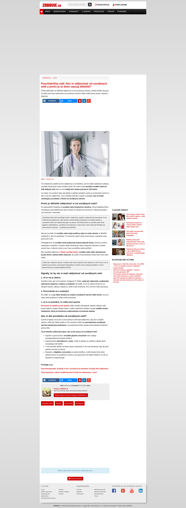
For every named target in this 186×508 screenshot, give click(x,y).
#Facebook (69, 403)
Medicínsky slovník (99, 489)
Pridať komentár (76, 478)
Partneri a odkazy (64, 491)
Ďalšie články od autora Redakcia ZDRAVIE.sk (71, 395)
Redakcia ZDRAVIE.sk (61, 389)
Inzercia (61, 489)
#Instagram (80, 403)
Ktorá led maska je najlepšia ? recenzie (126, 270)
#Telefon (59, 403)
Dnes (47, 12)
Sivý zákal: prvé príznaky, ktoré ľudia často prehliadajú (134, 233)
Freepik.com (49, 179)
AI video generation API (121, 272)
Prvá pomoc (80, 494)
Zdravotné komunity (100, 491)
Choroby (79, 489)
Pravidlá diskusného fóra (48, 498)
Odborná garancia (46, 491)
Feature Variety (118, 268)
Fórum (110, 12)
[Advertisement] (93, 29)
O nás (42, 489)
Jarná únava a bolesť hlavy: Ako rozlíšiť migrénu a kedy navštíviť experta (135, 216)
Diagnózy (79, 491)
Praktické (99, 12)
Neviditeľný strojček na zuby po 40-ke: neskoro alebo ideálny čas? (134, 225)
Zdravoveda (59, 12)
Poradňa (121, 12)
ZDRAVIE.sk (47, 78)
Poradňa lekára (98, 494)
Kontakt (61, 494)
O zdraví (86, 12)
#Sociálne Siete (47, 403)
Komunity (74, 12)
